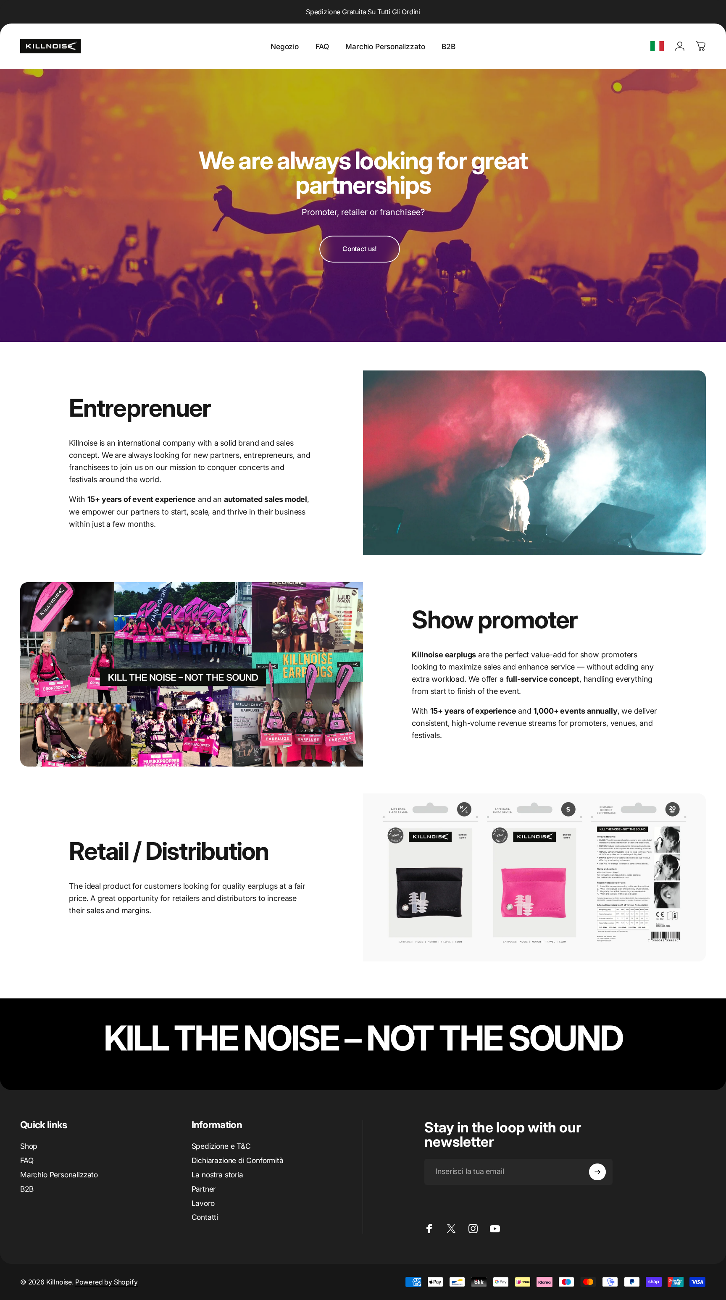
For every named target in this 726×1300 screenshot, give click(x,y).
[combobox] (657, 46)
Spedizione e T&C (221, 1146)
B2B (26, 1188)
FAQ (26, 1160)
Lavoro (203, 1203)
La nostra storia (217, 1174)
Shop (28, 1146)
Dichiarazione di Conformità (238, 1160)
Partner (204, 1188)
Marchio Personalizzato (59, 1174)
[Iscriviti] (597, 1171)
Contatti (205, 1217)
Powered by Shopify (106, 1282)
